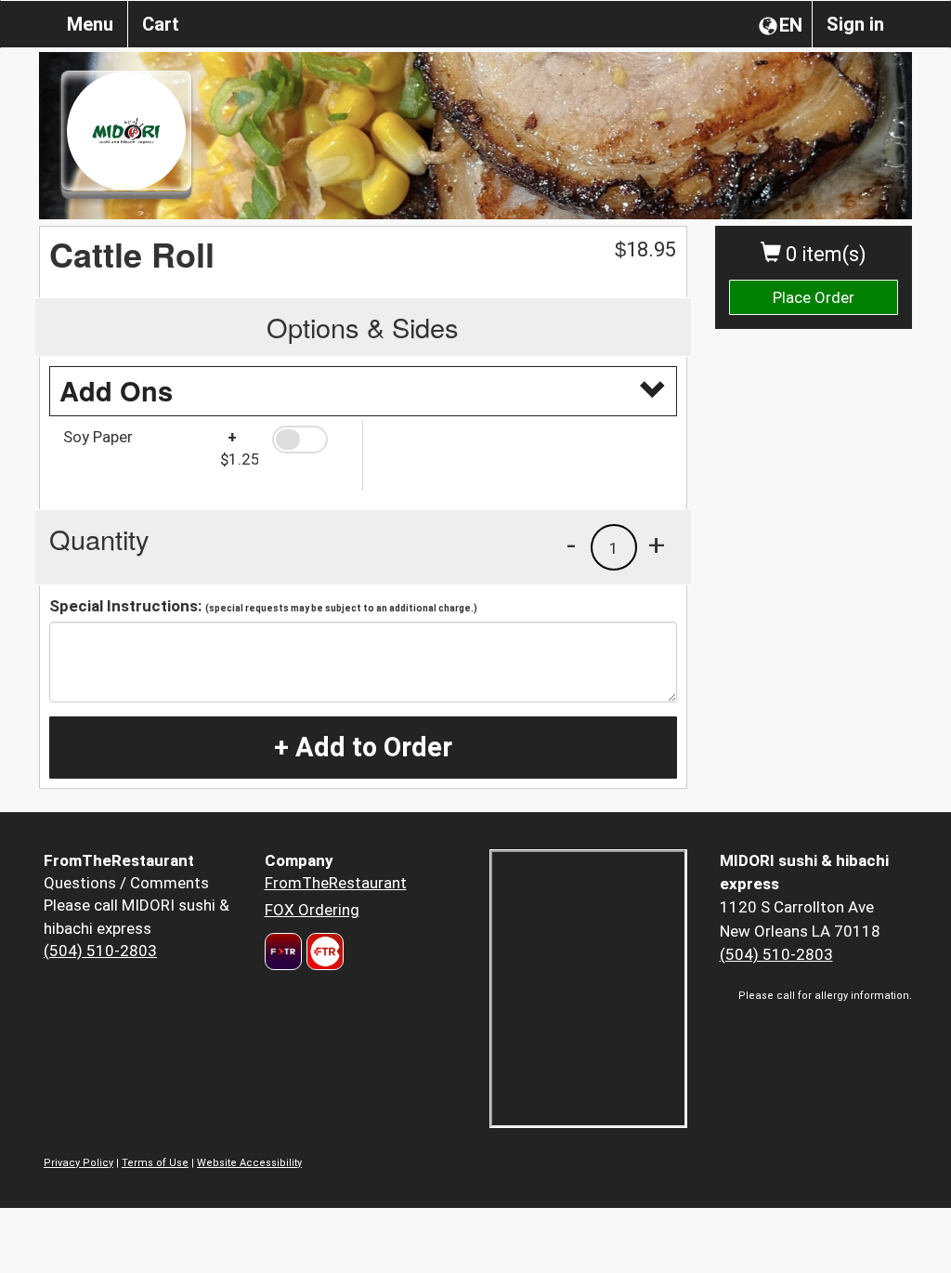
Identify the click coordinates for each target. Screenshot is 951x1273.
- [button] (571, 544)
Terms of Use (155, 1163)
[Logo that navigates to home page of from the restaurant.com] (283, 951)
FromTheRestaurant (336, 882)
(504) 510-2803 (100, 950)
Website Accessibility (249, 1163)
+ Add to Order (363, 747)
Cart (160, 24)
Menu (90, 24)
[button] (310, 439)
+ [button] (656, 544)
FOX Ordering (312, 909)
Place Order (813, 297)
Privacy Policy (78, 1163)
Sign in (855, 24)
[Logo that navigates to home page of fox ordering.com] (323, 951)
